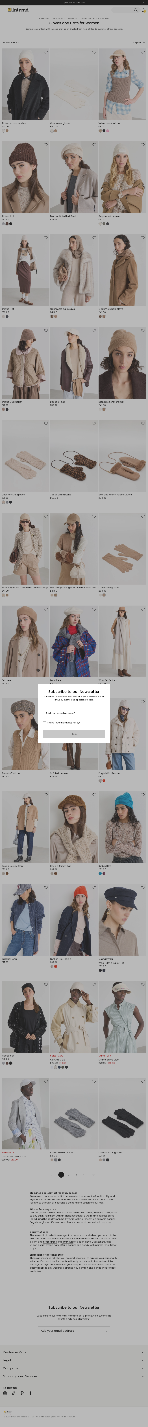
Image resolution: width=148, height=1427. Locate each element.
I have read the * (63, 722)
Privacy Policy (71, 722)
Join (74, 734)
